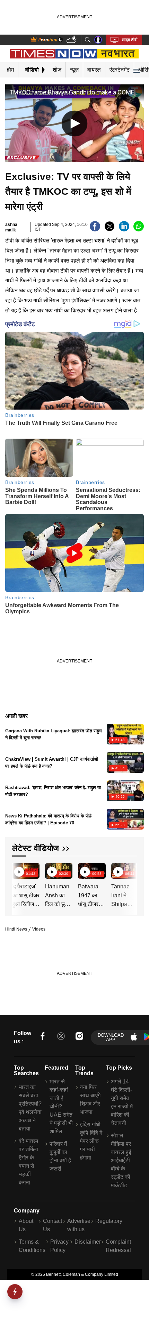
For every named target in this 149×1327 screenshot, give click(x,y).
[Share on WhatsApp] (138, 229)
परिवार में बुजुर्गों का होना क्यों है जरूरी (60, 1156)
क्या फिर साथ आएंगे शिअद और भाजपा (90, 1099)
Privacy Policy (59, 1246)
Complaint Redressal (118, 1246)
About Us (26, 1225)
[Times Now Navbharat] (74, 53)
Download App (111, 1037)
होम (10, 70)
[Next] (130, 871)
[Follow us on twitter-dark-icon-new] (61, 1037)
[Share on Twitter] (109, 229)
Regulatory (108, 1221)
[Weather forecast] (72, 40)
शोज (57, 70)
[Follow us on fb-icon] (43, 1037)
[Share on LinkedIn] (124, 229)
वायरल (94, 70)
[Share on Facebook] (95, 229)
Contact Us (52, 1225)
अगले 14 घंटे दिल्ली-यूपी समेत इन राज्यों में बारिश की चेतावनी (122, 1102)
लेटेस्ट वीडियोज (35, 848)
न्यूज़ (74, 70)
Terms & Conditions (32, 1246)
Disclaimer (87, 1242)
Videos (38, 929)
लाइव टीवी (130, 39)
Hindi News (16, 929)
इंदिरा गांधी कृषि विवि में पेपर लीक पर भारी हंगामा (91, 1141)
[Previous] (18, 871)
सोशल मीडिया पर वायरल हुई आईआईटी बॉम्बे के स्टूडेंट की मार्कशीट (121, 1160)
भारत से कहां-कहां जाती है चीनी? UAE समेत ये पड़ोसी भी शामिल (61, 1106)
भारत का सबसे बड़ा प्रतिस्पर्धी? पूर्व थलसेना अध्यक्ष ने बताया (30, 1108)
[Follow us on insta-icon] (79, 1037)
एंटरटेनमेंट (119, 70)
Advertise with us (78, 1225)
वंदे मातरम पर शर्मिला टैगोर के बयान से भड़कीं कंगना (28, 1162)
